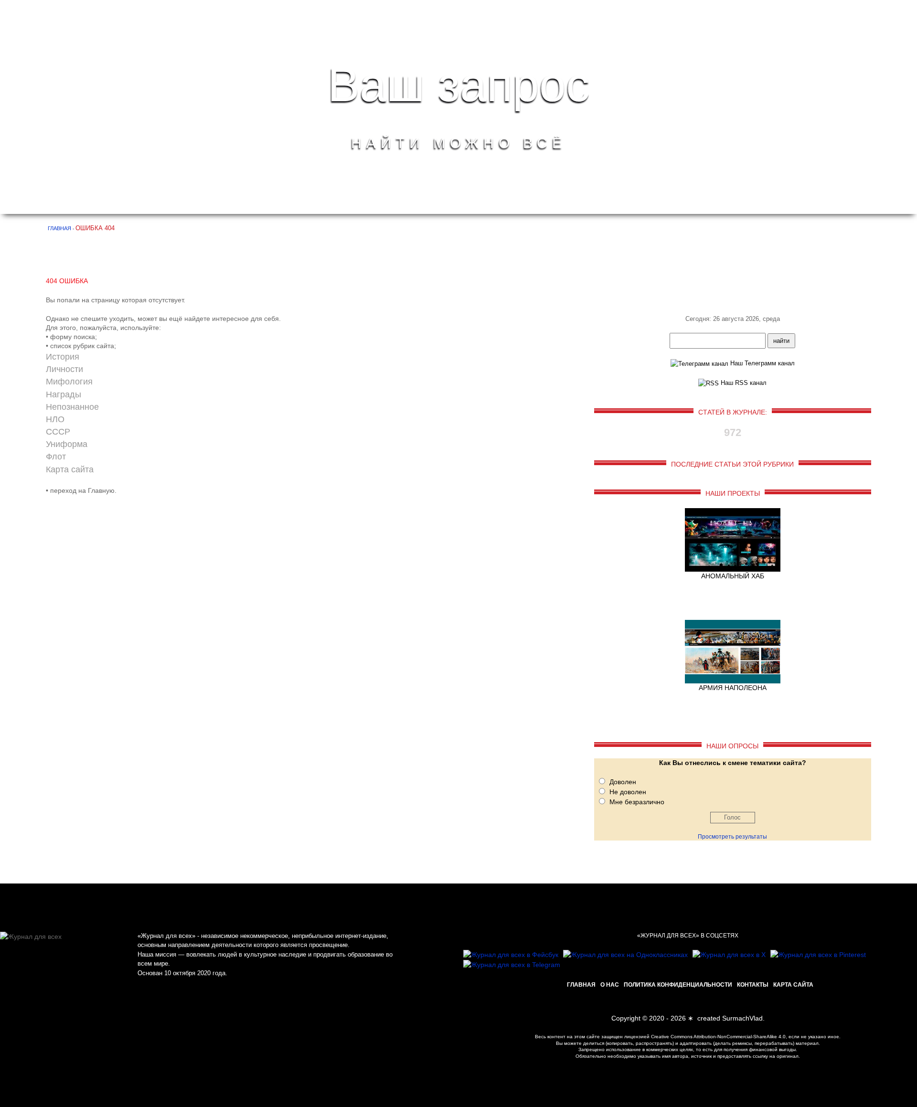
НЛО (55, 419)
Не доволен (627, 792)
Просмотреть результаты (732, 836)
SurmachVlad (742, 1018)
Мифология (69, 381)
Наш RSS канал (743, 382)
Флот (56, 456)
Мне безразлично (636, 802)
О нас (609, 984)
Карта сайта (70, 469)
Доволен (622, 782)
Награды (63, 394)
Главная (581, 984)
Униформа (66, 444)
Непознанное (72, 407)
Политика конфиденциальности (678, 984)
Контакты (752, 984)
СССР (58, 431)
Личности (64, 369)
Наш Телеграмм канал (761, 363)
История (62, 357)
